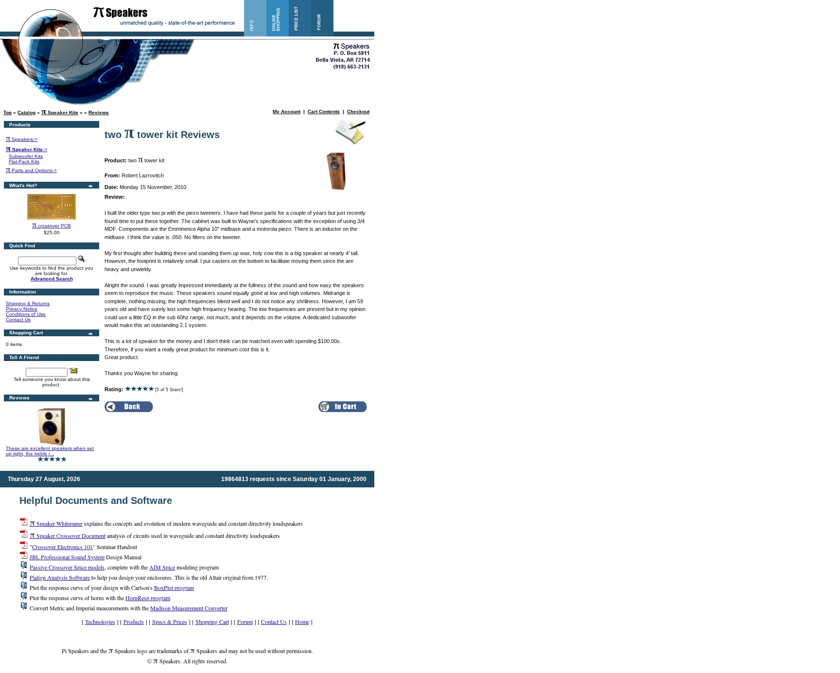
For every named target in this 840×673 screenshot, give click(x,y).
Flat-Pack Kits (24, 161)
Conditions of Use (26, 314)
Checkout (358, 111)
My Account (286, 111)
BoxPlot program (174, 587)
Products (133, 621)
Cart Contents (324, 111)
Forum (245, 621)
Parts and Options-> (31, 170)
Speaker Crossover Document (67, 535)
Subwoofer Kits (26, 156)
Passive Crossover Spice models (67, 567)
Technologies (100, 621)
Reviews (98, 112)
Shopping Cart (212, 621)
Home (302, 621)
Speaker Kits (59, 112)
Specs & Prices (169, 621)
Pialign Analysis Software (60, 577)
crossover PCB (51, 225)
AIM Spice (162, 567)
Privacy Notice (21, 308)
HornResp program (147, 598)
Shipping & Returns (28, 303)
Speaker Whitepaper (56, 523)
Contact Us (18, 319)
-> (26, 149)
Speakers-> (21, 139)
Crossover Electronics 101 (62, 547)
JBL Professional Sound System (67, 557)
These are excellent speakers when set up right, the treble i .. (50, 451)
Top (7, 112)
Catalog (26, 112)
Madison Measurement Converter (189, 608)
